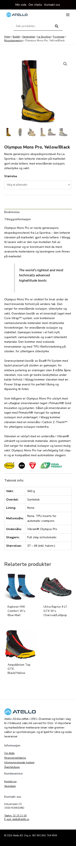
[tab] (38, 212)
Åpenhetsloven (12, 767)
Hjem (7, 36)
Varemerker (28, 36)
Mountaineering (13, 40)
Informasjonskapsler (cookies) (19, 762)
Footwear (58, 36)
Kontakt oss (10, 781)
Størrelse (10, 176)
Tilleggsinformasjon (17, 219)
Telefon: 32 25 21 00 (15, 815)
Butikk (16, 36)
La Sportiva (44, 36)
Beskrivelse (12, 212)
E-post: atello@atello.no (16, 819)
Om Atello (9, 753)
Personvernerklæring (15, 758)
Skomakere (10, 786)
